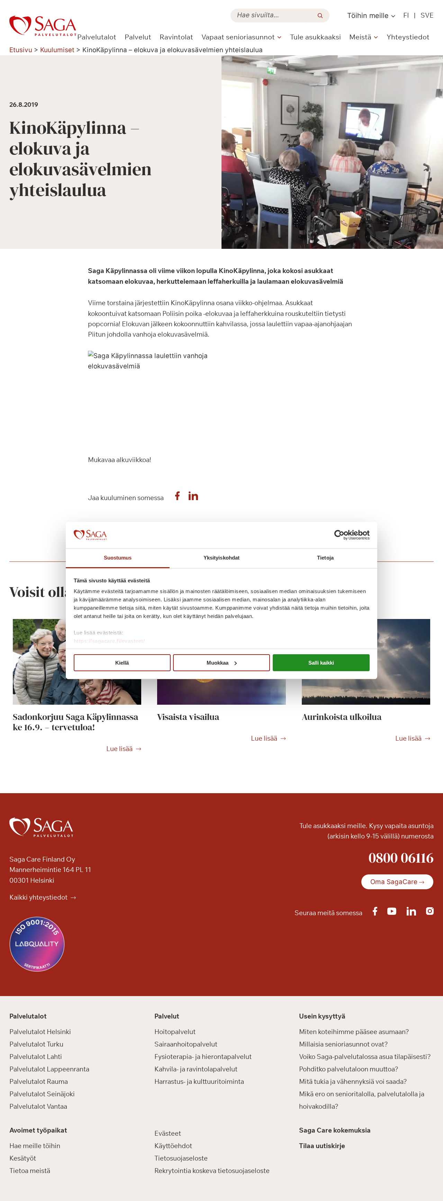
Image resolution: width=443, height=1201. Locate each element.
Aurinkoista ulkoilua (341, 717)
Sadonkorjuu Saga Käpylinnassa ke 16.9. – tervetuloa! (75, 722)
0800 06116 (401, 857)
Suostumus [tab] (118, 558)
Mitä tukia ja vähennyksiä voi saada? (353, 1081)
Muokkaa (217, 663)
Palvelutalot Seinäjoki (42, 1094)
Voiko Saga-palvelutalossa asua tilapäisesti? (365, 1056)
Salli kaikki (321, 663)
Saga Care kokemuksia (335, 1130)
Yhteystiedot (408, 36)
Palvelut (138, 36)
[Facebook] (177, 498)
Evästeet (167, 1133)
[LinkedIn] (193, 498)
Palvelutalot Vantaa (38, 1106)
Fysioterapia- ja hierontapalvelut (203, 1056)
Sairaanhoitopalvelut (185, 1044)
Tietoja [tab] (325, 558)
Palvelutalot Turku (36, 1044)
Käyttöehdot (173, 1146)
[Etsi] (320, 15)
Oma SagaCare (393, 882)
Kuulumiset (57, 50)
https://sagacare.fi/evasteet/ (109, 641)
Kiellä (122, 663)
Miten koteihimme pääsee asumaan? (354, 1032)
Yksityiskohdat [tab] (221, 558)
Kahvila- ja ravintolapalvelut (195, 1069)
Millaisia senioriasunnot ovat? (343, 1044)
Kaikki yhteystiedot (39, 897)
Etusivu (20, 50)
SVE (427, 15)
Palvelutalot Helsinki (40, 1032)
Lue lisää (119, 748)
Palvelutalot (96, 36)
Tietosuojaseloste (181, 1158)
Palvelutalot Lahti (35, 1056)
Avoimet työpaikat (38, 1130)
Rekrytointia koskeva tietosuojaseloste (212, 1170)
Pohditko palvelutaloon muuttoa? (348, 1069)
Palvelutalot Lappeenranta (49, 1069)
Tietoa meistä (29, 1170)
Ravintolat (176, 36)
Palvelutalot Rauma (38, 1081)
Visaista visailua (188, 717)
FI (406, 15)
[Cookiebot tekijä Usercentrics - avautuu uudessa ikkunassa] (339, 535)
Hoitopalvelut (175, 1032)
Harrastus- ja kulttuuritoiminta (199, 1081)
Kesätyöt (22, 1158)
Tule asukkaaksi (315, 36)
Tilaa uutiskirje (322, 1146)
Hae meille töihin (34, 1146)
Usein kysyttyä (322, 1016)
